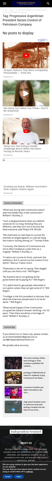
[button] (48, 3)
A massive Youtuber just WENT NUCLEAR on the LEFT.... (33, 390)
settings (29, 471)
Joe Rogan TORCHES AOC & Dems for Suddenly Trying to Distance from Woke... (34, 375)
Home (5, 10)
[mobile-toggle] (4, 3)
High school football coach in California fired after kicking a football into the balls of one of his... (34, 405)
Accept (7, 477)
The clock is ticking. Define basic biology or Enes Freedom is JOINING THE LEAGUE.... (34, 361)
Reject (19, 477)
